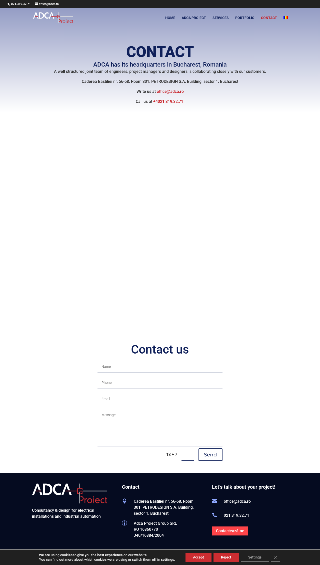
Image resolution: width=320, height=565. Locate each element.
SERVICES (220, 18)
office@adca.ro (170, 91)
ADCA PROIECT (194, 18)
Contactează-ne (230, 530)
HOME (170, 18)
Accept (198, 557)
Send (210, 455)
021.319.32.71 (21, 4)
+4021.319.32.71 (168, 101)
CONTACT (269, 18)
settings (167, 559)
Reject (226, 557)
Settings (255, 557)
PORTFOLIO (244, 18)
